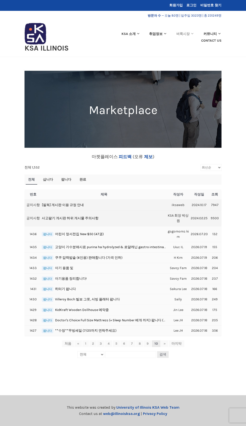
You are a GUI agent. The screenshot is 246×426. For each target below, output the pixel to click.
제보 (148, 156)
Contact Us (211, 41)
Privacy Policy (155, 413)
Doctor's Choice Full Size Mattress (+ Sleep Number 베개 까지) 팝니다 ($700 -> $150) (119, 320)
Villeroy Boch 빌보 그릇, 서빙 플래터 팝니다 (87, 299)
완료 (83, 179)
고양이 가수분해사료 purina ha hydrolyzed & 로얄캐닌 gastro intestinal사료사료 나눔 (120, 247)
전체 (31, 179)
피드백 (125, 156)
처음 (68, 344)
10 (156, 344)
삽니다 (48, 179)
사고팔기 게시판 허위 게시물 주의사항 (70, 218)
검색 (163, 354)
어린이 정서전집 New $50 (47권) (79, 234)
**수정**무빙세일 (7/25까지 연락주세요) (86, 331)
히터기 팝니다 (65, 289)
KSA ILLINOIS (47, 48)
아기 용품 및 (64, 268)
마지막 (177, 344)
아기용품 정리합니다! (71, 279)
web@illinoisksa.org (121, 413)
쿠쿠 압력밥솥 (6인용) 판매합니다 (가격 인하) (89, 258)
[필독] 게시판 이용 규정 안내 (63, 205)
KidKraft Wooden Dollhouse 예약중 (82, 310)
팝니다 (66, 179)
